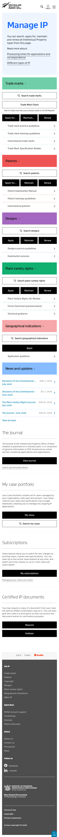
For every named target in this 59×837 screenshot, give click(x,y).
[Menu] (54, 7)
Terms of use (10, 810)
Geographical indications (23, 326)
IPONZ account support (15, 711)
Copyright (9, 681)
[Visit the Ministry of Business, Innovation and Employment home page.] (20, 790)
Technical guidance (17, 313)
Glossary (8, 720)
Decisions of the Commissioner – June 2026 (27, 393)
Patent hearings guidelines (22, 198)
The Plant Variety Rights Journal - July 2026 (27, 404)
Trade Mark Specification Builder (24, 148)
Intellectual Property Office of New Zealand (12, 5)
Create (27, 655)
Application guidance (19, 356)
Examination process (18, 256)
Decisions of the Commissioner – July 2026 (27, 382)
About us (8, 738)
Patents (11, 161)
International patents (19, 206)
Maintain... (29, 117)
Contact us (9, 742)
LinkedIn (13, 770)
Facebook (13, 765)
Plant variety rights (19, 268)
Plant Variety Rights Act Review (24, 298)
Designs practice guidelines (22, 248)
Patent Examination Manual (22, 190)
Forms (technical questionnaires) (25, 306)
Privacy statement (12, 818)
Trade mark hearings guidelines (24, 133)
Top (54, 835)
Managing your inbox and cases (17, 579)
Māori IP (8, 697)
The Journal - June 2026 (27, 412)
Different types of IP (18, 63)
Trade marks (14, 83)
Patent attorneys (12, 724)
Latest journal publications (15, 467)
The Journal (9, 746)
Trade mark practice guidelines (23, 125)
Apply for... (11, 117)
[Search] (42, 7)
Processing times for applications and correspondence (28, 55)
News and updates (18, 368)
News (6, 750)
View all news (9, 420)
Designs (11, 218)
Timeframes (10, 716)
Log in (18, 655)
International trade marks (21, 141)
